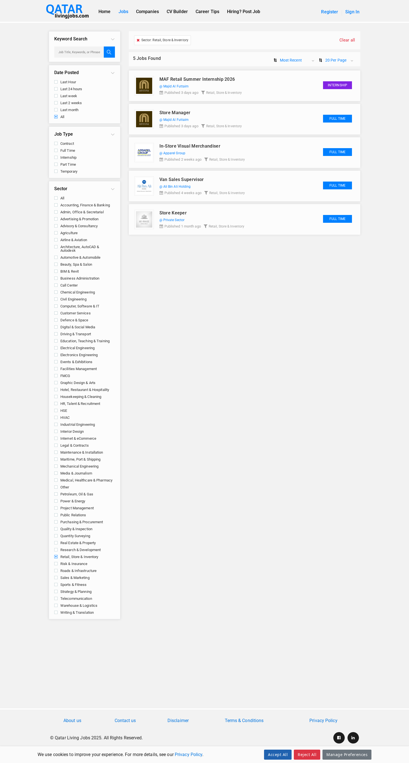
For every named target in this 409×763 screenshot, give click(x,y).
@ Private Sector (172, 220)
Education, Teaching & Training (85, 341)
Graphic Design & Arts (77, 383)
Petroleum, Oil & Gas (76, 494)
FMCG (65, 376)
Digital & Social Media (77, 327)
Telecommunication (76, 598)
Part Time (68, 164)
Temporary (68, 171)
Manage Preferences (347, 754)
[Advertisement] (204, 667)
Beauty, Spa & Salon (76, 264)
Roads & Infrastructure (78, 571)
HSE (63, 410)
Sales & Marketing (75, 577)
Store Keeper (173, 213)
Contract (67, 143)
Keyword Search (70, 38)
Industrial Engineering (77, 424)
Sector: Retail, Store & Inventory (164, 40)
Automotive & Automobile (80, 257)
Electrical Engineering (77, 348)
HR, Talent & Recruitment (80, 403)
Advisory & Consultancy (79, 226)
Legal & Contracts (74, 445)
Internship (68, 157)
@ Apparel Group (172, 153)
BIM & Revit (69, 271)
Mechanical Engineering (79, 466)
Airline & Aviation (73, 240)
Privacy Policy (188, 754)
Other (64, 487)
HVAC (65, 417)
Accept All (278, 754)
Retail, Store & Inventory (79, 557)
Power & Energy (72, 501)
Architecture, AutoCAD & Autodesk (79, 248)
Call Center (69, 285)
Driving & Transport (75, 334)
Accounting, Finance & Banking (85, 205)
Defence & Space (74, 320)
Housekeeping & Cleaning (80, 396)
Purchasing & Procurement (81, 522)
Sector (61, 188)
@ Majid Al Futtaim (174, 86)
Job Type (63, 134)
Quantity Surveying (75, 536)
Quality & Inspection (76, 529)
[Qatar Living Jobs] (70, 11)
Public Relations (73, 515)
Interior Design (72, 431)
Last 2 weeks (71, 103)
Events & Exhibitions (76, 362)
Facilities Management (78, 369)
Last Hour (68, 82)
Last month (69, 110)
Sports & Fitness (73, 584)
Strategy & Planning (76, 591)
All (62, 117)
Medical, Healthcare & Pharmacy (86, 480)
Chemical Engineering (77, 292)
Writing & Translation (77, 612)
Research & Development (80, 550)
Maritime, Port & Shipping (80, 459)
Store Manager (175, 112)
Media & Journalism (76, 473)
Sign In (352, 11)
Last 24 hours (71, 89)
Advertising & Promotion (79, 219)
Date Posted (66, 72)
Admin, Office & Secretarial (82, 212)
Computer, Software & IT (79, 306)
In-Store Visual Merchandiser (189, 146)
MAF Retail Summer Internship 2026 (197, 79)
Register (329, 11)
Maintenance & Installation (81, 452)
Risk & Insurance (74, 564)
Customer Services (75, 313)
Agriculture (69, 233)
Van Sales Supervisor (181, 179)
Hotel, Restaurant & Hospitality (84, 390)
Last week (68, 96)
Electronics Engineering (79, 355)
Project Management (77, 508)
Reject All (307, 754)
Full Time (67, 150)
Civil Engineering (73, 299)
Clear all (347, 40)
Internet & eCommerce (78, 438)
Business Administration (79, 278)
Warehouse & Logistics (78, 605)
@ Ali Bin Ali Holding (175, 187)
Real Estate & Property (78, 543)
